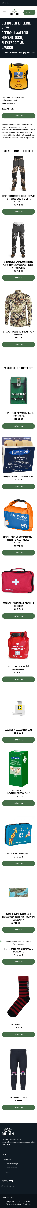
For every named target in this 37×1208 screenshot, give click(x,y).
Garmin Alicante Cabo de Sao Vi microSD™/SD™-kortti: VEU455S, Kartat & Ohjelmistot (18, 917)
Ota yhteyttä (17, 1201)
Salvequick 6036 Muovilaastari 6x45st (18, 476)
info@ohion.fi (6, 3)
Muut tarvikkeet (10, 52)
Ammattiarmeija (11, 1164)
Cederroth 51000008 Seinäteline (18, 729)
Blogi (7, 1172)
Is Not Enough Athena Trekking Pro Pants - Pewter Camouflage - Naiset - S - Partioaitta (18, 265)
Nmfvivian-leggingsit (18, 1097)
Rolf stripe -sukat (18, 1024)
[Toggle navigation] (4, 12)
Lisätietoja (18, 116)
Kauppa (29, 12)
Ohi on (8, 1159)
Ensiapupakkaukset (27, 52)
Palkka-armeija (11, 1168)
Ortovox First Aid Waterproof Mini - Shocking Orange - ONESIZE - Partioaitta (18, 540)
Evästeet (27, 1201)
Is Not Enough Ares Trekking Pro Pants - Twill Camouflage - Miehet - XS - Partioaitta (18, 199)
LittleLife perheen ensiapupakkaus (18, 853)
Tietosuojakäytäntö (13, 1204)
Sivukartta (27, 1204)
